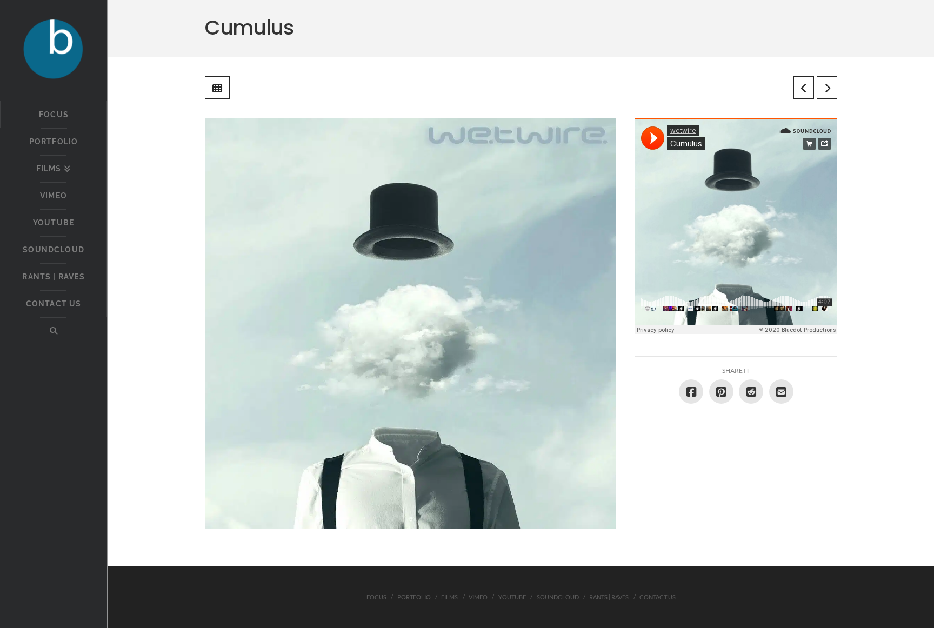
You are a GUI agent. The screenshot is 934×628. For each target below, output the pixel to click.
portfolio (414, 596)
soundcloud (558, 596)
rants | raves (609, 596)
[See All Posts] (217, 87)
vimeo (478, 596)
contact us (657, 596)
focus (376, 596)
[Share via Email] (781, 391)
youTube (512, 596)
